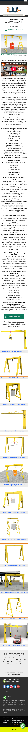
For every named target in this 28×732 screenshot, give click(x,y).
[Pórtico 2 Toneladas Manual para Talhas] (14, 456)
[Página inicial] (14, 12)
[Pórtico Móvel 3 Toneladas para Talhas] (14, 511)
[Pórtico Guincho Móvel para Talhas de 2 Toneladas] (14, 482)
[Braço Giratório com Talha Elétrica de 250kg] (14, 349)
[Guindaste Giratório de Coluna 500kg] (14, 429)
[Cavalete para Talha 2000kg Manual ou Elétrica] (14, 376)
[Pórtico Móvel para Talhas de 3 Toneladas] (14, 537)
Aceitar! (14, 729)
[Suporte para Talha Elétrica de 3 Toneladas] (14, 617)
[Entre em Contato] (11, 682)
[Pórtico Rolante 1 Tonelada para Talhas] (14, 564)
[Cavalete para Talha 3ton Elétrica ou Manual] (14, 403)
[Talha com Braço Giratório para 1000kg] (14, 644)
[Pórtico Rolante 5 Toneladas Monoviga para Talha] (14, 590)
